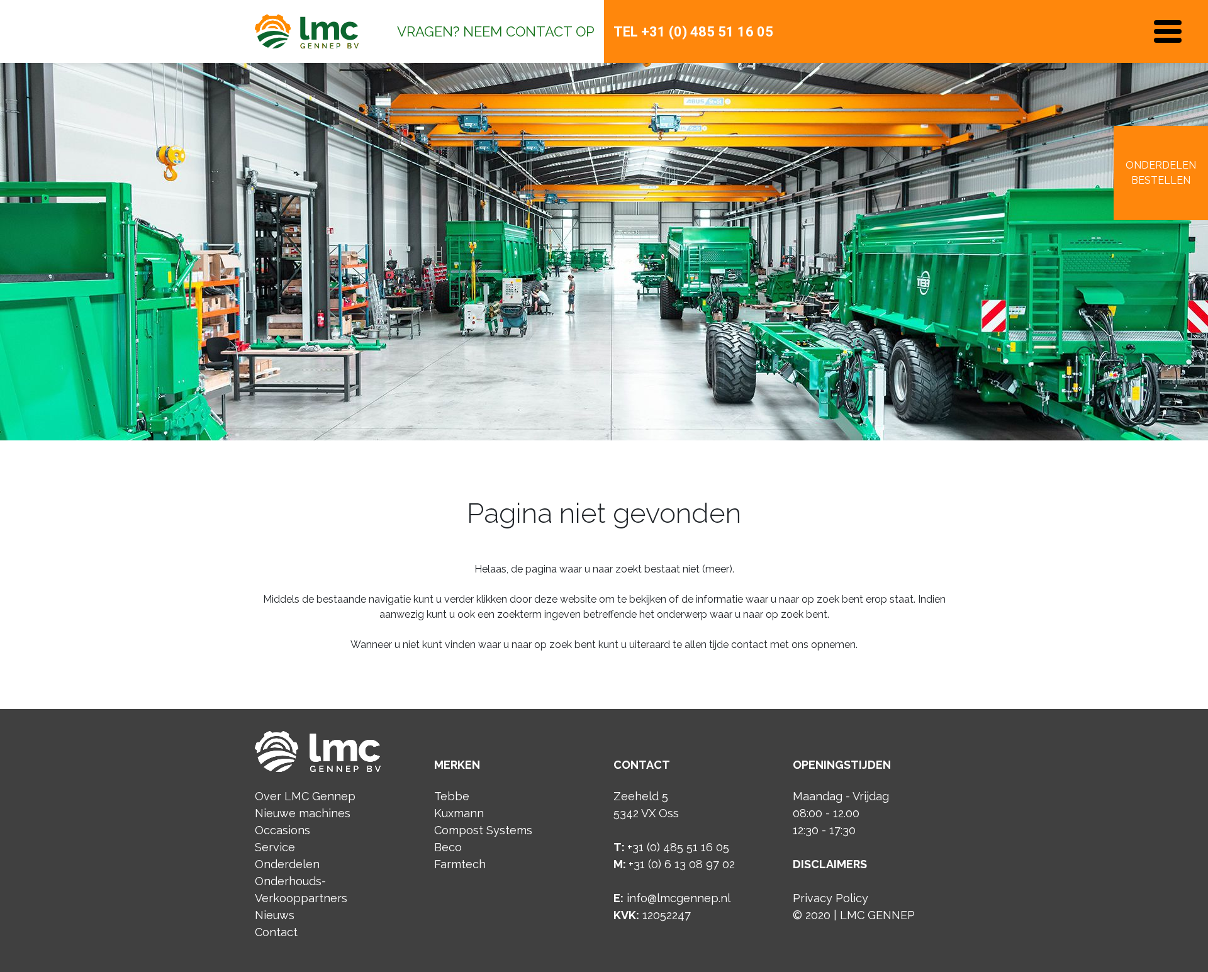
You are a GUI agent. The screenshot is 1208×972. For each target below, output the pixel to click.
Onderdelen (287, 864)
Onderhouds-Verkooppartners (301, 889)
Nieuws (274, 915)
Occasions (282, 830)
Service (275, 847)
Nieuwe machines (302, 813)
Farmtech (460, 864)
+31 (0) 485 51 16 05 (707, 32)
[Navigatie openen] (1167, 31)
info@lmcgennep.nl (678, 898)
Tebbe (451, 796)
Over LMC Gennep (305, 796)
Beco (448, 847)
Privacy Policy (830, 898)
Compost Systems (483, 830)
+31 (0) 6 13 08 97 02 (682, 864)
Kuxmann (459, 813)
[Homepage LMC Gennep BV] (307, 31)
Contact (276, 932)
